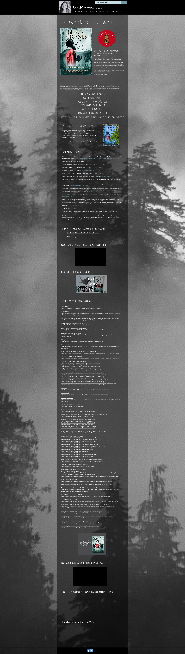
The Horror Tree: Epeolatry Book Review (71, 356)
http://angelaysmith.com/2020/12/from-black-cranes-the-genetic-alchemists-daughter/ (82, 438)
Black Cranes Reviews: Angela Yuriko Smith (72, 436)
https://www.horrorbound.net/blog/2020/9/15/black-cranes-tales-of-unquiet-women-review (84, 394)
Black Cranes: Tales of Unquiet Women (112, 59)
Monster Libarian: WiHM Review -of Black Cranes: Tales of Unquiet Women (80, 488)
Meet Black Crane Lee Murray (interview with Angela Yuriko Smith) (78, 419)
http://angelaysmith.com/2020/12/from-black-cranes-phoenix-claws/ (78, 443)
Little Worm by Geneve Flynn (75, 237)
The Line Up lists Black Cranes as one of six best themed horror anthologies (80, 526)
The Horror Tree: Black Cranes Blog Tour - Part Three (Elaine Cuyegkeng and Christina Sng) (84, 379)
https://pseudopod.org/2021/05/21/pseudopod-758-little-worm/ (77, 466)
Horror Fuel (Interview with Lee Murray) (71, 333)
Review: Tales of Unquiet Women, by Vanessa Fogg (74, 328)
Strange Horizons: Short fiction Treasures (71, 494)
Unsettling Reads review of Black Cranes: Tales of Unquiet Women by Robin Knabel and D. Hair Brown (87, 516)
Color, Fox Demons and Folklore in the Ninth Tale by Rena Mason (78, 474)
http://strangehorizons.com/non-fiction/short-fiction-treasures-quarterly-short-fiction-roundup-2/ (85, 496)
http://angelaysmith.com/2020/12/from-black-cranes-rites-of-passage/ (78, 448)
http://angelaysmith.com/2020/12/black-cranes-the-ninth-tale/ (77, 449)
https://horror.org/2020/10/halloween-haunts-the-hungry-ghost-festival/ (79, 433)
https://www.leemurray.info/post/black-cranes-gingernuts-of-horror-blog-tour (80, 363)
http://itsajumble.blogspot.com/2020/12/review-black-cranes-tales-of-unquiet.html (82, 330)
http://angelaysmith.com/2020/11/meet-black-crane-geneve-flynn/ (78, 428)
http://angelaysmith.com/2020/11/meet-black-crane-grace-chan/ (77, 424)
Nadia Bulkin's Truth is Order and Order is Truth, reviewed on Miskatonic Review (81, 511)
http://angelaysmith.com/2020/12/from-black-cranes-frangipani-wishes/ (79, 454)
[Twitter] (91, 650)
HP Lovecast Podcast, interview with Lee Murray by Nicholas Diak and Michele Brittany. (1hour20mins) (87, 484)
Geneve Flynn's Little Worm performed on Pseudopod (74, 464)
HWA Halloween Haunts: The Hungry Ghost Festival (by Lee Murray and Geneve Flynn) (83, 431)
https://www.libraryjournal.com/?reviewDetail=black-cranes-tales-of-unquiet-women (82, 341)
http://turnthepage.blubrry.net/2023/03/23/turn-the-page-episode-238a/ (80, 141)
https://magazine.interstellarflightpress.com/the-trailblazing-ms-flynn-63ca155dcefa (82, 522)
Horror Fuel (64, 388)
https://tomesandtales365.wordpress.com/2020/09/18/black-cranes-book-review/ (81, 308)
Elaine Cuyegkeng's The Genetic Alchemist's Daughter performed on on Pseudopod (82, 459)
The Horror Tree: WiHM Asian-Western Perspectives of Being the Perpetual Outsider (82, 318)
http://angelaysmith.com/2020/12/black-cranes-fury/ (74, 451)
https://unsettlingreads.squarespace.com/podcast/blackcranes (76, 518)
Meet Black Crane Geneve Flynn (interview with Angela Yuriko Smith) (78, 426)
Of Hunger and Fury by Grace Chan (70, 404)
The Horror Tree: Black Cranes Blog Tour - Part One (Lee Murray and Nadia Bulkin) (82, 373)
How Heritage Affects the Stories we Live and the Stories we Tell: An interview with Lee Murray (85, 504)
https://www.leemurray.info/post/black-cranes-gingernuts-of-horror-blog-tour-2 (81, 369)
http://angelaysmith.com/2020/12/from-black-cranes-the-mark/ (77, 453)
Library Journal (65, 340)
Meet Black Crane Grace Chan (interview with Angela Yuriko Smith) (78, 423)
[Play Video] (91, 287)
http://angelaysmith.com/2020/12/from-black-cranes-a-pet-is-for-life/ (78, 441)
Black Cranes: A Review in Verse (69, 479)
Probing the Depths (66, 409)
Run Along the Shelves (67, 398)
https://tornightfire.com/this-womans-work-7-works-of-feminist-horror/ (79, 325)
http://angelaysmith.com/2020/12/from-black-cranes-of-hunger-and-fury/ (79, 444)
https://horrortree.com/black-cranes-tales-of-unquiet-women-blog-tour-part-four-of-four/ (83, 384)
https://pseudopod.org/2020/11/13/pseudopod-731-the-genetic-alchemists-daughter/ (82, 461)
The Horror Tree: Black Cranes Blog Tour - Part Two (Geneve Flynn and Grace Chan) (82, 376)
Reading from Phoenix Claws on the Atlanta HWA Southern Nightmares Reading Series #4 (84, 414)
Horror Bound (65, 393)
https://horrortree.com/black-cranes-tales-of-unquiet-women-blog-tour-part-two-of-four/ (83, 378)
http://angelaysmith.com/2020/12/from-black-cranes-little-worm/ (77, 456)
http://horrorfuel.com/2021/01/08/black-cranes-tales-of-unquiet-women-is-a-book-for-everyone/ (85, 389)
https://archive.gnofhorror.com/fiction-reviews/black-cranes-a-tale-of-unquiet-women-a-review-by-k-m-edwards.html (90, 353)
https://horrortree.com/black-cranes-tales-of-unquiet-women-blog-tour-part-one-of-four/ (83, 374)
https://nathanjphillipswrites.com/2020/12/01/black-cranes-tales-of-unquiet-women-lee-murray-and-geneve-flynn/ (90, 501)
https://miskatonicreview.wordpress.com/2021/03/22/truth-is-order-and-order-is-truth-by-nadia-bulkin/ (87, 513)
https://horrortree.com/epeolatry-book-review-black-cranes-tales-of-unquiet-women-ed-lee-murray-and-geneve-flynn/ (90, 358)
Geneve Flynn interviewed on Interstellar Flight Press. (74, 521)
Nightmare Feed (65, 311)
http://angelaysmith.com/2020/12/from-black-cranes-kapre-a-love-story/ (79, 439)
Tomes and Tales (65, 306)
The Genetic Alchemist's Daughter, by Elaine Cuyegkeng (83, 233)
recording (87, 135)
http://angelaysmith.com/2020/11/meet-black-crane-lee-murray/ (77, 421)
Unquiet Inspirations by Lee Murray (70, 471)
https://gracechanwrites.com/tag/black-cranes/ (72, 406)
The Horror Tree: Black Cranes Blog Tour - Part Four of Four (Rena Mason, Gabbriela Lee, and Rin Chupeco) (88, 383)
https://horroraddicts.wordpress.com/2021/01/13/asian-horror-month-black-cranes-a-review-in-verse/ (86, 481)
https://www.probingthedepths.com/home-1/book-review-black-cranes (78, 411)
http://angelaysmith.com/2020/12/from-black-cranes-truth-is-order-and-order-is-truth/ (83, 446)
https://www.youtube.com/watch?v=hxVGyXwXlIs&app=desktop (77, 416)
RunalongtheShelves (66, 345)
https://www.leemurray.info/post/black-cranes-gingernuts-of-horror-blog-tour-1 (81, 366)
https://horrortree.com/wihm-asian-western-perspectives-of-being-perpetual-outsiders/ (82, 320)
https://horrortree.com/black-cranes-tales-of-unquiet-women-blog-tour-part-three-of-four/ (83, 381)
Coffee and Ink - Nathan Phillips (69, 499)
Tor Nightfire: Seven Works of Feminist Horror (73, 323)
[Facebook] (88, 650)
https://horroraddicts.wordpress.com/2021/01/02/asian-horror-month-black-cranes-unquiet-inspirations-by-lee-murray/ (91, 473)
